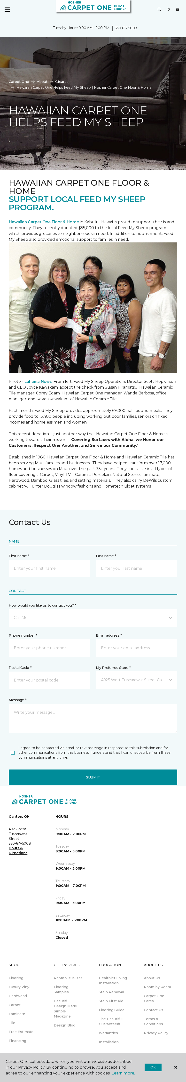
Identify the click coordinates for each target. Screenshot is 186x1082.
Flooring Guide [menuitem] (111, 1010)
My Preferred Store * (113, 667)
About (42, 82)
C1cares (62, 82)
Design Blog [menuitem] (64, 1025)
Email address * (109, 635)
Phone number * (23, 635)
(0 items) (177, 9)
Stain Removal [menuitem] (111, 992)
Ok (152, 1067)
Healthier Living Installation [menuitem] (113, 980)
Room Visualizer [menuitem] (68, 978)
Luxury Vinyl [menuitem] (19, 987)
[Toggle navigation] (7, 10)
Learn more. (123, 1073)
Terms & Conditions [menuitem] (153, 1021)
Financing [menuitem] (17, 1041)
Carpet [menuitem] (15, 1005)
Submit (93, 777)
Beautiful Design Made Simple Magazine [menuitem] (65, 1008)
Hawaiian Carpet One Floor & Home (44, 222)
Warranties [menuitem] (108, 1033)
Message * (17, 700)
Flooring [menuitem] (16, 978)
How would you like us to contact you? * (42, 605)
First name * (19, 556)
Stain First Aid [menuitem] (111, 1001)
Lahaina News (38, 381)
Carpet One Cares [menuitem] (154, 998)
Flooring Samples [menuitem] (61, 989)
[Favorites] (168, 9)
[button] (159, 9)
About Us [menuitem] (152, 978)
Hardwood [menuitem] (18, 996)
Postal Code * (20, 667)
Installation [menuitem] (109, 1042)
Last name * (106, 556)
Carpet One (19, 82)
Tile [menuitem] (12, 1023)
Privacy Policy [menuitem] (156, 1033)
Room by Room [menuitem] (157, 987)
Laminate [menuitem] (17, 1014)
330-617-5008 (126, 28)
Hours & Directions (18, 850)
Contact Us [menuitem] (153, 1010)
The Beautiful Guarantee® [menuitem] (111, 1021)
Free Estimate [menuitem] (21, 1032)
